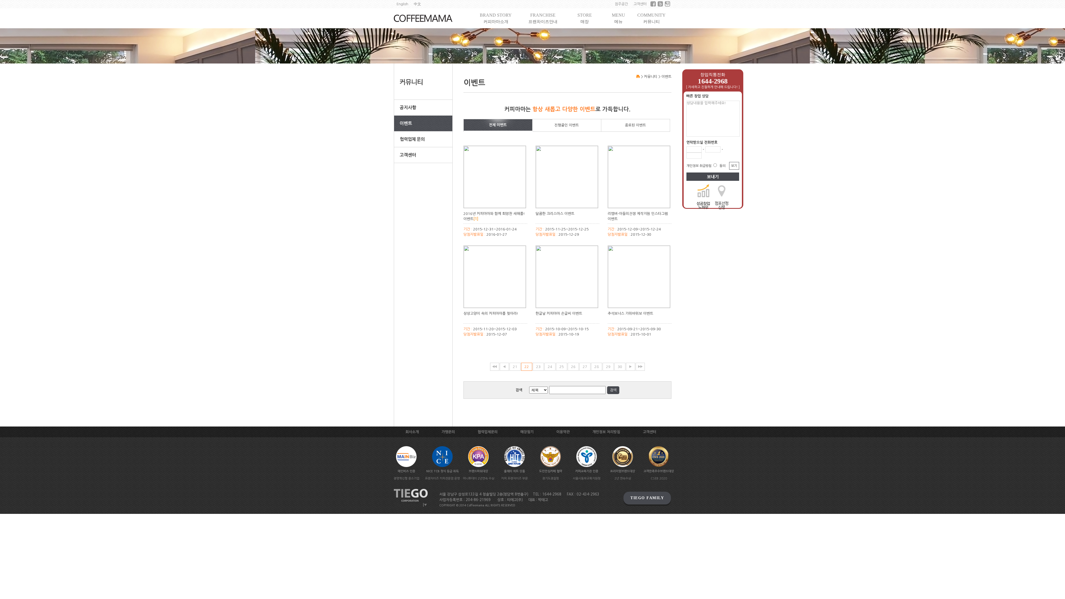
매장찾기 (527, 432)
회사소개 (412, 432)
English (402, 4)
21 (515, 367)
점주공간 (621, 4)
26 (573, 367)
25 (561, 367)
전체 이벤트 (498, 125)
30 (620, 367)
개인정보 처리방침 (606, 432)
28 (596, 367)
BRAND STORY (496, 18)
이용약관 (563, 432)
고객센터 (640, 4)
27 (585, 367)
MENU (618, 18)
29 (608, 367)
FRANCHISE (542, 18)
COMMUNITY (651, 18)
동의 (722, 165)
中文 (417, 4)
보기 (734, 165)
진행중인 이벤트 (566, 125)
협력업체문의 (488, 432)
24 (550, 367)
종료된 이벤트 (635, 125)
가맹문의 (448, 432)
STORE (584, 18)
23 (538, 367)
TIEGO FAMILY (647, 498)
